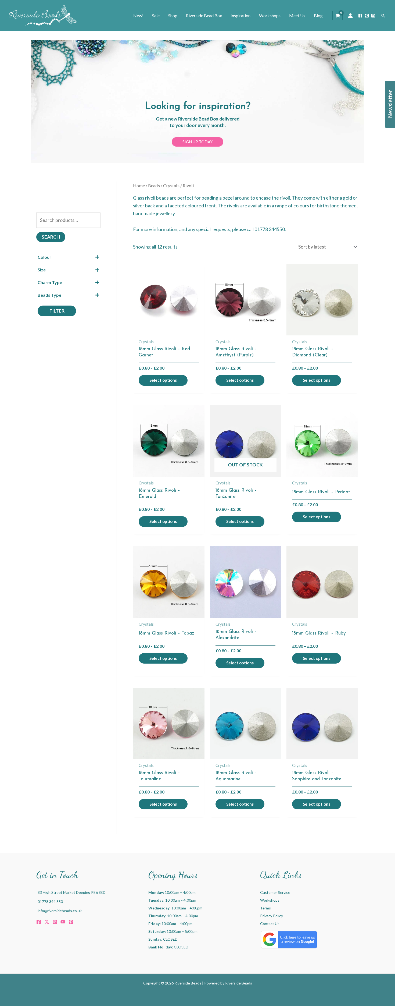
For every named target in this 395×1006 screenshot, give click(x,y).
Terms (265, 908)
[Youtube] (62, 921)
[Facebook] (360, 15)
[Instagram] (373, 15)
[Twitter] (46, 921)
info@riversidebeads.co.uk (60, 910)
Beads (154, 185)
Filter (56, 311)
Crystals (171, 185)
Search (51, 237)
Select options (163, 380)
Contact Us (269, 923)
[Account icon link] (350, 15)
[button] (383, 15)
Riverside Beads (238, 983)
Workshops (269, 900)
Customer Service (275, 892)
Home (139, 185)
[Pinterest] (367, 15)
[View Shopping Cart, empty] (337, 15)
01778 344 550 (50, 901)
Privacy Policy (271, 915)
